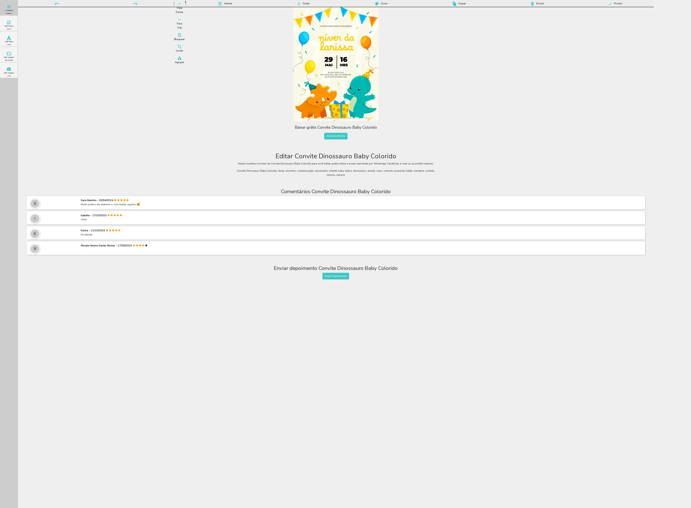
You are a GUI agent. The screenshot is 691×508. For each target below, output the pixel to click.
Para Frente (179, 10)
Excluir (540, 3)
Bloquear (179, 39)
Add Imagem (9, 74)
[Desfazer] (57, 3)
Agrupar (179, 62)
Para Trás (179, 25)
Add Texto (9, 43)
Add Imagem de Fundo (9, 58)
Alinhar (227, 3)
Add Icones (8, 27)
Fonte (306, 3)
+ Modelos (8, 11)
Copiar (462, 3)
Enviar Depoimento (336, 276)
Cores (384, 3)
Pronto (617, 3)
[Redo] (135, 3)
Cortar (179, 50)
